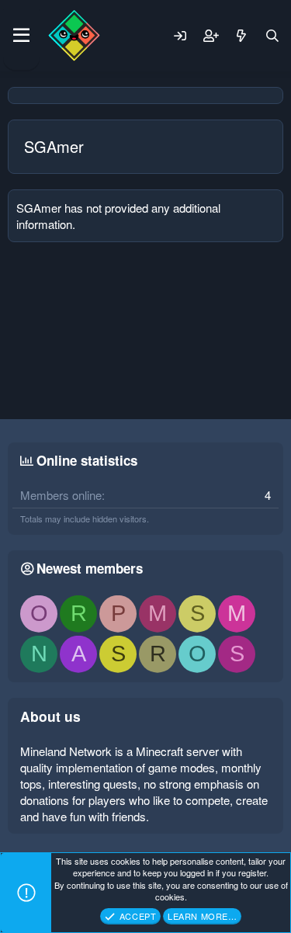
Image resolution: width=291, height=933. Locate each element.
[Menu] (21, 35)
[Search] (272, 35)
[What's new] (241, 35)
